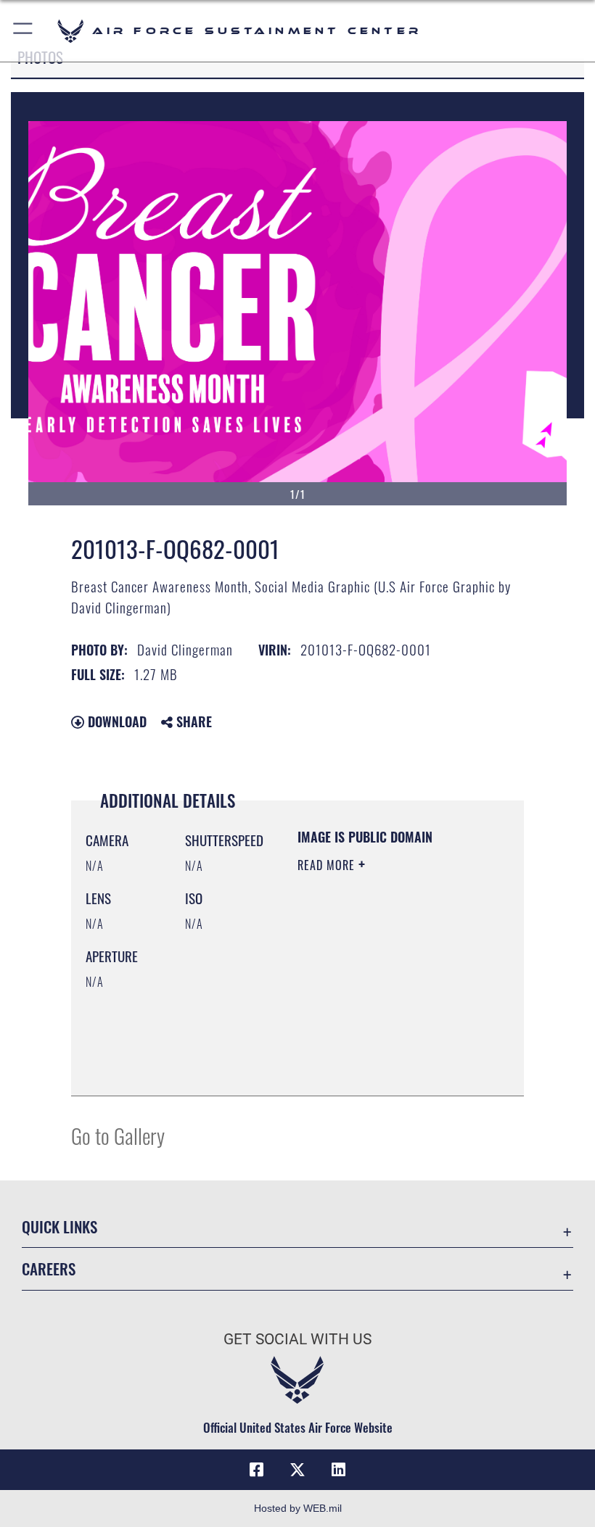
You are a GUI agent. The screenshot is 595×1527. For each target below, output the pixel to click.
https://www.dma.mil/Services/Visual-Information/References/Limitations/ (386, 1068)
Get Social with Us (297, 1339)
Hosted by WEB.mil (298, 1508)
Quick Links (59, 1226)
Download (115, 721)
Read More (328, 865)
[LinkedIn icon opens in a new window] (338, 1470)
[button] (23, 31)
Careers (48, 1268)
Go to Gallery (118, 1135)
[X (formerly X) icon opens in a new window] (297, 1470)
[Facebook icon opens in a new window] (257, 1470)
